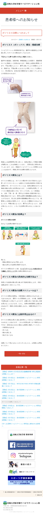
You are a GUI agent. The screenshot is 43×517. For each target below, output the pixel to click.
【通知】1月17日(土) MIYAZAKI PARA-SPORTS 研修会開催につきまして (21, 385)
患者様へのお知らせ (24, 39)
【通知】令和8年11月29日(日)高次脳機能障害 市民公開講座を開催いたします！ (21, 373)
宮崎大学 (39, 495)
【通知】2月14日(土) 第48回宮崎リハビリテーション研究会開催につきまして (21, 379)
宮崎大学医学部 (37, 492)
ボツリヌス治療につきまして (11, 402)
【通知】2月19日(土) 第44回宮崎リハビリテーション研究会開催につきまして (21, 413)
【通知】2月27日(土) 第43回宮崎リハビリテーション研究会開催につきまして (21, 419)
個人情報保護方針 (10, 492)
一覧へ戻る (21, 353)
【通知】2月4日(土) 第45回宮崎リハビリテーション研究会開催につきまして (21, 407)
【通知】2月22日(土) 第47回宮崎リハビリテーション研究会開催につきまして (21, 391)
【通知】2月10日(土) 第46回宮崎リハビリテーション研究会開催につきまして (21, 397)
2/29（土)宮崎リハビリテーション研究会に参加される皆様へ (21, 425)
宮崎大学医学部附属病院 (24, 492)
